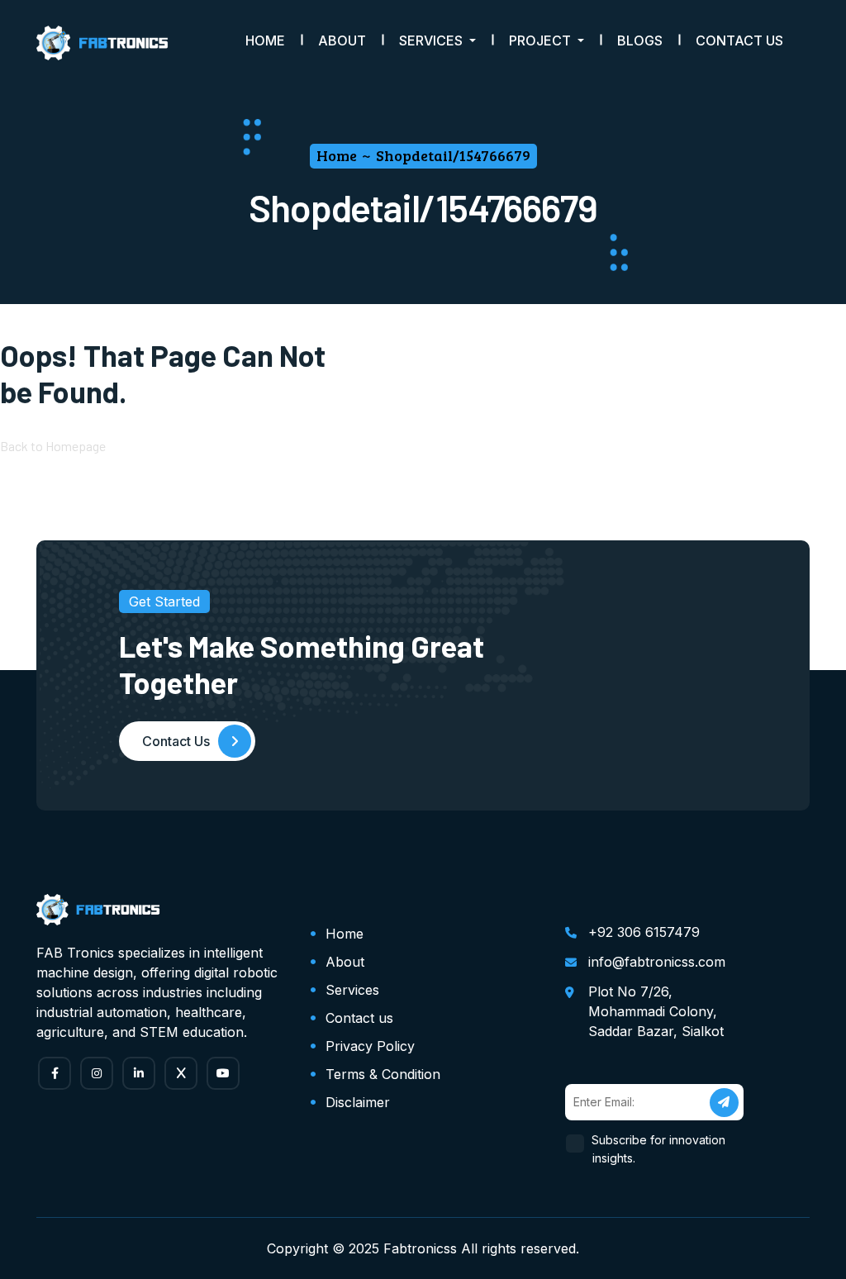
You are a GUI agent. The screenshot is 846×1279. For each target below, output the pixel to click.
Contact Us (739, 40)
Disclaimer (358, 1102)
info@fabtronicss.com (656, 961)
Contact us (359, 1018)
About (342, 40)
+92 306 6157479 (644, 932)
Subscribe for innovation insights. (658, 1149)
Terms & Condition (383, 1074)
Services (352, 990)
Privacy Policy (370, 1046)
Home (265, 40)
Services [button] (432, 40)
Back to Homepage (53, 446)
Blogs (640, 40)
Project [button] (541, 40)
